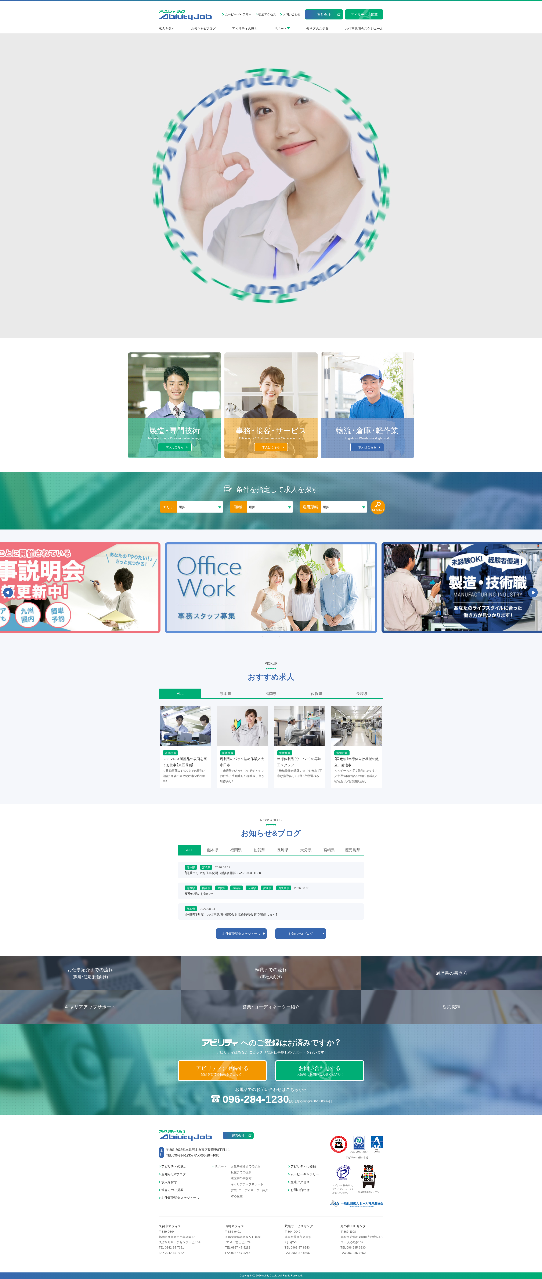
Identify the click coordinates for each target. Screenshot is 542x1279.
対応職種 (451, 1006)
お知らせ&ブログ (203, 28)
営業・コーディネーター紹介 (271, 1006)
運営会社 (324, 14)
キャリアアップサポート (90, 1006)
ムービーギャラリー (238, 14)
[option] (271, 587)
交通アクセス (267, 14)
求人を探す (167, 28)
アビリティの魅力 (244, 28)
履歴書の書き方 (451, 973)
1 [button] (254, 636)
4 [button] (279, 636)
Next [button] (533, 592)
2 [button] (262, 636)
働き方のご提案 (317, 28)
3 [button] (271, 636)
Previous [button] (8, 592)
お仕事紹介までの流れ (90, 973)
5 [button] (288, 636)
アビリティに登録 (303, 1166)
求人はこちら (175, 447)
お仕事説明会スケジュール (364, 28)
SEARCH (378, 510)
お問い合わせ (292, 14)
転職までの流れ (271, 973)
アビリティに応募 (364, 14)
